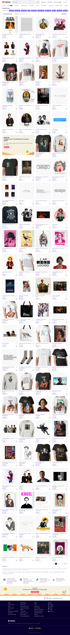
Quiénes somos (23, 604)
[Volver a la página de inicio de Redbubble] (6, 2)
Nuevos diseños (11, 607)
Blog (9, 609)
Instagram (51, 604)
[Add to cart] (33, 37)
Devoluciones (36, 606)
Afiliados (22, 609)
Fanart (9, 606)
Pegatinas (17, 5)
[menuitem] (3, 5)
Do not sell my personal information (27, 623)
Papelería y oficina (59, 5)
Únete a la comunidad (12, 614)
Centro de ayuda (37, 607)
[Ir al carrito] (66, 2)
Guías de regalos (11, 604)
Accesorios (51, 5)
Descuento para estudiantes (13, 611)
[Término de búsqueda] (38, 2)
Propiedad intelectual (38, 612)
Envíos (35, 604)
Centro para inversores (24, 606)
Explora (3, 5)
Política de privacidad (18, 623)
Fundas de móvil (24, 5)
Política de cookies (37, 623)
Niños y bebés (43, 5)
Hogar (37, 5)
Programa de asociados (24, 607)
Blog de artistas (23, 614)
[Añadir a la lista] (16, 34)
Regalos (66, 5)
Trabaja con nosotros (24, 612)
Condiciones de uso (11, 623)
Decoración (32, 5)
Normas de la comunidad (38, 609)
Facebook (51, 606)
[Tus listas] (64, 2)
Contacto (36, 614)
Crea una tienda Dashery (24, 616)
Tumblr (51, 609)
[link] (11, 10)
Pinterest (51, 611)
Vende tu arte (22, 611)
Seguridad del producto (38, 611)
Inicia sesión (10, 612)
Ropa (10, 5)
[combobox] (25, 2)
